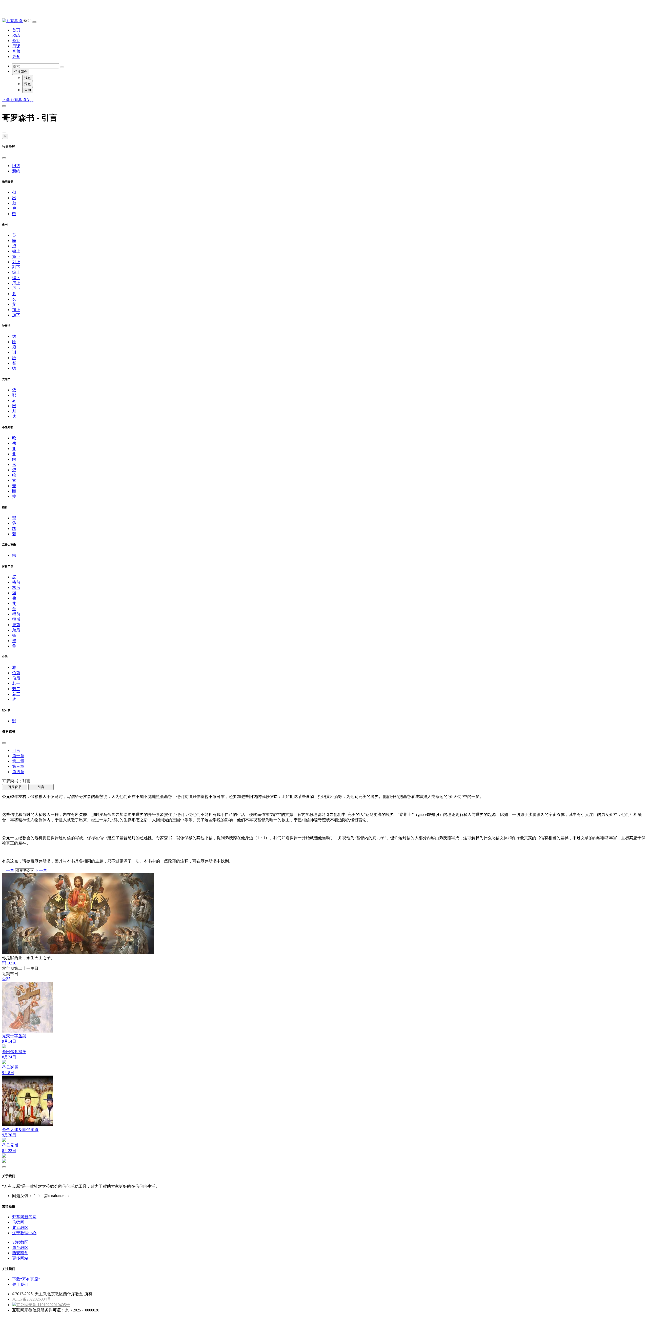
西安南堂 (20, 1253)
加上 (16, 309)
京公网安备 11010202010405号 (43, 1305)
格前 (16, 582)
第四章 (18, 772)
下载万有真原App (17, 99)
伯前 (16, 673)
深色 (27, 84)
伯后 (16, 678)
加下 (16, 315)
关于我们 (20, 1284)
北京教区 (20, 1227)
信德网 (18, 1222)
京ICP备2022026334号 (31, 1299)
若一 (16, 683)
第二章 (18, 761)
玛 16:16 (9, 963)
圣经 (16, 40)
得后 (16, 619)
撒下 (16, 256)
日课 (16, 46)
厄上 (16, 283)
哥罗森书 (14, 787)
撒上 (16, 251)
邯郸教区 (20, 1242)
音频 (16, 51)
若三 (16, 694)
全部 (6, 979)
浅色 (27, 78)
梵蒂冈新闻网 (24, 1217)
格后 (16, 587)
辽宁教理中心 (24, 1233)
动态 (16, 35)
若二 (16, 689)
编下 (16, 278)
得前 (16, 614)
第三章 (18, 766)
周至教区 (20, 1247)
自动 (27, 90)
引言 (16, 750)
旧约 (16, 165)
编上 (16, 272)
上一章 (8, 870)
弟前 (16, 625)
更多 (16, 56)
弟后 (16, 630)
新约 (16, 171)
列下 (16, 267)
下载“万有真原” (26, 1279)
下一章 (41, 870)
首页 (16, 30)
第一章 (18, 756)
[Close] (4, 132)
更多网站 (20, 1258)
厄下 (16, 288)
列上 (16, 262)
